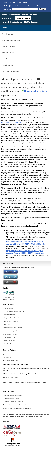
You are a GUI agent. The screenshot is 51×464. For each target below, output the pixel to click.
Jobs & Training (7, 34)
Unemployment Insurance (11, 40)
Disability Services (8, 46)
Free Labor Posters (9, 315)
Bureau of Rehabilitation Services (13, 402)
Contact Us (5, 6)
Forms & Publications (11, 21)
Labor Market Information (10, 321)
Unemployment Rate (9, 337)
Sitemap (38, 6)
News (12, 6)
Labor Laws (6, 59)
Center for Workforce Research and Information (17, 408)
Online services (20, 6)
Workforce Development (10, 71)
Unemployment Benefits (10, 334)
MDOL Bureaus (31, 21)
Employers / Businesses (10, 360)
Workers (5, 354)
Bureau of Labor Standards (11, 398)
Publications (30, 6)
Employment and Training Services (13, 311)
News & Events (23, 18)
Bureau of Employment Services (13, 395)
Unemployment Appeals (10, 331)
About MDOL (7, 18)
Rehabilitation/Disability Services (13, 328)
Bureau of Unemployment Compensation (15, 405)
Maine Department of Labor (14, 2)
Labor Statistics (7, 65)
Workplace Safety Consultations (12, 318)
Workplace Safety (8, 52)
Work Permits (7, 344)
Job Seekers (7, 357)
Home (4, 14)
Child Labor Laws (8, 308)
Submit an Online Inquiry (10, 377)
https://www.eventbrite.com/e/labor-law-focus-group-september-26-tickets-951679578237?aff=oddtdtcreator (25, 242)
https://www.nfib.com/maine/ (11, 122)
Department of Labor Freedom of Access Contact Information (24, 382)
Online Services (29, 14)
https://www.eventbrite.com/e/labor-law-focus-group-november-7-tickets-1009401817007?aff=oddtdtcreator (25, 251)
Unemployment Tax (9, 341)
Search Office (6, 9)
